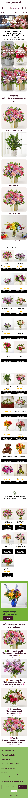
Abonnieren (22, 787)
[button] (2, 8)
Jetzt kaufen (7, 618)
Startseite (3, 13)
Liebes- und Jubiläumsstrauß (16, 13)
